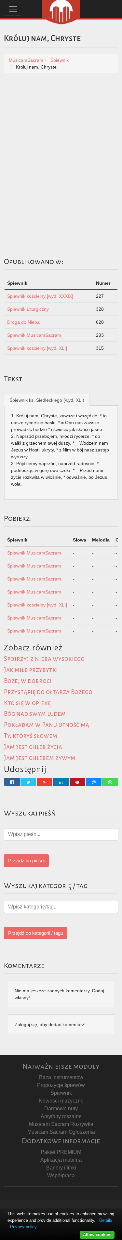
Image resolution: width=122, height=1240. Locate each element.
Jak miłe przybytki (31, 669)
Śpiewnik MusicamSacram (34, 335)
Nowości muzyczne (61, 1100)
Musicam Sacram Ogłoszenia (61, 1132)
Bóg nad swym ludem (35, 713)
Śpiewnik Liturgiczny (28, 309)
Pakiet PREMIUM (61, 1152)
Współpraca (61, 1175)
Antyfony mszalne (61, 1116)
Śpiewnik (61, 1093)
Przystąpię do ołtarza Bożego (48, 691)
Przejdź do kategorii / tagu (35, 933)
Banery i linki (61, 1167)
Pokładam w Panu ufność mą (46, 724)
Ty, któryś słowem (30, 735)
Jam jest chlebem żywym (39, 757)
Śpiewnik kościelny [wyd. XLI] (37, 348)
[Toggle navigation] (13, 9)
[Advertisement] (61, 144)
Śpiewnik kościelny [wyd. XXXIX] (40, 296)
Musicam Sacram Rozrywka (61, 1124)
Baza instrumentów (61, 1077)
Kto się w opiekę (27, 702)
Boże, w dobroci (28, 680)
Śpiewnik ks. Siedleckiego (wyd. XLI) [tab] (46, 400)
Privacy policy (23, 1226)
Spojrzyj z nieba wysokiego (44, 658)
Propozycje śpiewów (61, 1085)
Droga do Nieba (23, 322)
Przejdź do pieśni (26, 860)
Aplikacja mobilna (61, 1160)
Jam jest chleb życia (33, 746)
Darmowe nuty (61, 1108)
